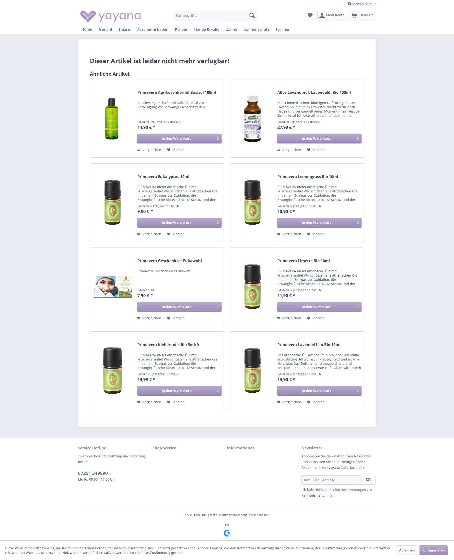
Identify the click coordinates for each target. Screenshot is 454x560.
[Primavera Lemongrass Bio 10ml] (252, 202)
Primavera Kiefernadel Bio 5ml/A (168, 344)
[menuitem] (215, 15)
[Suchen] (252, 15)
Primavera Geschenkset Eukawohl (169, 260)
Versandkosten (259, 515)
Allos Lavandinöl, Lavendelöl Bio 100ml (314, 92)
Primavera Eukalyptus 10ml (163, 176)
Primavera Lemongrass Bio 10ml (307, 176)
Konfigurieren (433, 550)
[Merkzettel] (310, 15)
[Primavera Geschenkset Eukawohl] (112, 286)
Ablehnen (407, 550)
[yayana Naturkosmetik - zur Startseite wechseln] (110, 16)
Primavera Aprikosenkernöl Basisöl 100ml (176, 92)
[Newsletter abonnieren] (368, 480)
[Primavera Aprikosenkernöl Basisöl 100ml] (112, 118)
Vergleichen (151, 150)
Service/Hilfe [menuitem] (362, 4)
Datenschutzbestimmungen (344, 489)
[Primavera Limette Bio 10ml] (252, 286)
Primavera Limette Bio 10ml (303, 260)
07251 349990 (93, 473)
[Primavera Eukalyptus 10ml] (112, 202)
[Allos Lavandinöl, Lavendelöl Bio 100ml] (252, 118)
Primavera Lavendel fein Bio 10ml (308, 344)
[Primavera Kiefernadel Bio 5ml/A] (112, 370)
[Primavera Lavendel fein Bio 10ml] (252, 370)
